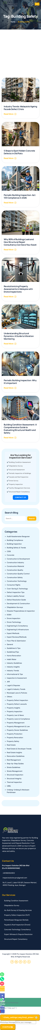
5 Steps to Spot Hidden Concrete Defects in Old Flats (19, 152)
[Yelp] (29, 961)
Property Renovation (15, 737)
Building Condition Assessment (20, 462)
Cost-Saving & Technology (17, 589)
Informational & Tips (15, 674)
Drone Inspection (13, 618)
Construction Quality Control (18, 574)
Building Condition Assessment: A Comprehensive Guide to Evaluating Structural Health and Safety (20, 428)
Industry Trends (13, 670)
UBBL (9, 786)
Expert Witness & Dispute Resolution (18, 934)
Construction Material (15, 566)
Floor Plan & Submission (16, 641)
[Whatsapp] (2, 974)
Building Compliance (15, 540)
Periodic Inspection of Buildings (20, 473)
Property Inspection (16, 484)
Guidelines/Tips (13, 652)
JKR (8, 682)
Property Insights (13, 708)
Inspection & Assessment (17, 678)
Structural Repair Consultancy (19, 492)
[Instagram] (20, 961)
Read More (8, 114)
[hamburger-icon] (37, 4)
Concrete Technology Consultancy (17, 929)
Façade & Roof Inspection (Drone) (17, 925)
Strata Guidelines (13, 767)
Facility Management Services (19, 488)
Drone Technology (14, 622)
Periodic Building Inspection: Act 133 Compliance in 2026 (19, 196)
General (10, 644)
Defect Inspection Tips (15, 592)
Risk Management (14, 760)
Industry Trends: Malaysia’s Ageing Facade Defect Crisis (20, 108)
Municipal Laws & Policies (17, 693)
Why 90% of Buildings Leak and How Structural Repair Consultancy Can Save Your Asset (20, 242)
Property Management (15, 723)
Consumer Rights (13, 585)
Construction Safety (15, 577)
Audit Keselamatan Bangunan (18, 536)
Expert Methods (13, 633)
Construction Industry (15, 562)
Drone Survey (13, 481)
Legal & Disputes (13, 685)
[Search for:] (15, 518)
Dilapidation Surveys (15, 607)
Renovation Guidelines (15, 756)
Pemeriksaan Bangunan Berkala (16, 920)
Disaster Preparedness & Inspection (21, 611)
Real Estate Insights (14, 752)
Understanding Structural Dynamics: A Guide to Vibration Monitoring (19, 336)
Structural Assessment (17, 470)
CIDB (9, 551)
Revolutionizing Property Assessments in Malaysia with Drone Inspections (18, 289)
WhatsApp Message (7, 1022)
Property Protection (14, 734)
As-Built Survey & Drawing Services (18, 910)
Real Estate (11, 745)
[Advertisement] (20, 51)
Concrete (10, 555)
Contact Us (20, 497)
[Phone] (2, 979)
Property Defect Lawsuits (17, 704)
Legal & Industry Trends (16, 689)
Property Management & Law (18, 726)
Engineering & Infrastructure (18, 629)
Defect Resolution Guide (16, 600)
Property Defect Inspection (17, 700)
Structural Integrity (14, 778)
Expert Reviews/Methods (16, 637)
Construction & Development (18, 559)
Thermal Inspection (14, 782)
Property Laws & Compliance (18, 719)
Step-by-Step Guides (15, 763)
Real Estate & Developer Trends (19, 749)
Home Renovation (14, 656)
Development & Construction (18, 603)
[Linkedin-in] (16, 961)
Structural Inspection (15, 775)
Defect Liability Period (15, 596)
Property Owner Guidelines (17, 730)
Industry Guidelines (14, 663)
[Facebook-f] (12, 961)
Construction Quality (15, 570)
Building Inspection (14, 544)
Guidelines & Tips (13, 648)
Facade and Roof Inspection (18, 477)
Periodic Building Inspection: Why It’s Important (20, 381)
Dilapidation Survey (16, 466)
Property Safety (13, 741)
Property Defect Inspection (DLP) (17, 915)
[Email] (2, 983)
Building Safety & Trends (16, 548)
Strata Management (14, 771)
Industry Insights (13, 667)
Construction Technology (17, 581)
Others (9, 697)
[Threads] (24, 961)
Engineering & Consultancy (17, 626)
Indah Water (11, 659)
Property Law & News (15, 715)
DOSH (9, 615)
